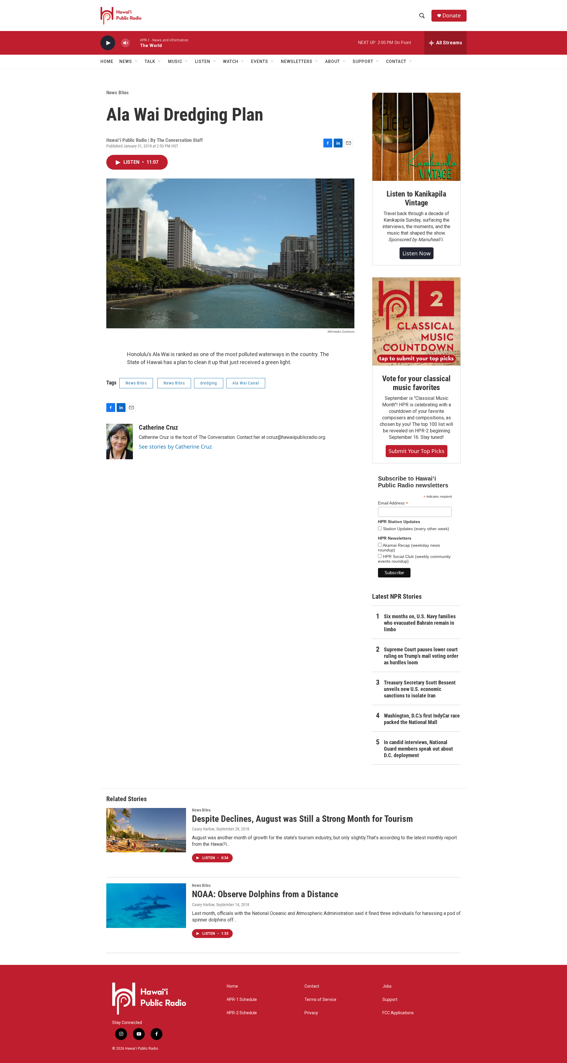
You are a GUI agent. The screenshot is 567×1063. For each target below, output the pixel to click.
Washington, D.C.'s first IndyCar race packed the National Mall (422, 719)
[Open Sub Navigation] (136, 61)
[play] (108, 43)
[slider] (135, 43)
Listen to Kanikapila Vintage (416, 198)
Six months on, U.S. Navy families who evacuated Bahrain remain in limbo (420, 622)
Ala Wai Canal (245, 383)
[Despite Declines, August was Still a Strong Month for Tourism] (146, 830)
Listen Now (417, 253)
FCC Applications (398, 1013)
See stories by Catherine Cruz (175, 446)
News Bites (117, 92)
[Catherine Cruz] (119, 441)
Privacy (311, 1013)
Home (106, 61)
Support (389, 999)
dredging (208, 383)
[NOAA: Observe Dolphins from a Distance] (146, 905)
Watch (230, 61)
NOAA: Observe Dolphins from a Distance (265, 894)
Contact (311, 986)
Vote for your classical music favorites (416, 383)
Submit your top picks (416, 451)
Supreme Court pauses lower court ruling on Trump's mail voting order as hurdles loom (421, 656)
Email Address (393, 503)
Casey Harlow (203, 829)
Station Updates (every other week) (415, 528)
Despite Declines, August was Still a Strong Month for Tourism (302, 819)
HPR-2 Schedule (242, 1013)
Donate (451, 15)
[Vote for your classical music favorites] (416, 321)
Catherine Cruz (158, 427)
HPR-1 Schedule (242, 999)
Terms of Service (320, 999)
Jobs (387, 986)
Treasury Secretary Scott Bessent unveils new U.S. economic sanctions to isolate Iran (420, 689)
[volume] (125, 43)
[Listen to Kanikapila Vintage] (416, 137)
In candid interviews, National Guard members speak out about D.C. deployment (418, 748)
